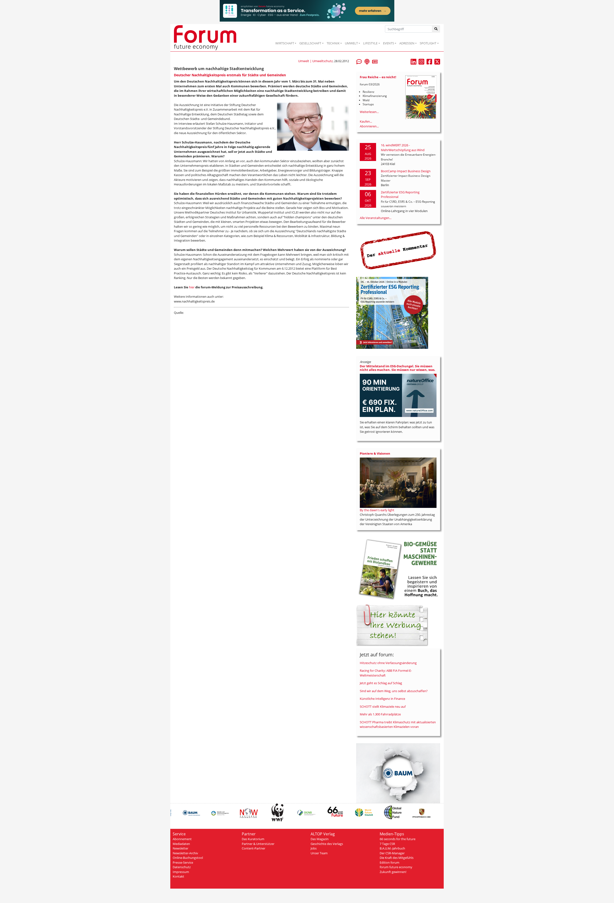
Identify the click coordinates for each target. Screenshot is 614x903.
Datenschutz (182, 867)
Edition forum (389, 862)
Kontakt (178, 876)
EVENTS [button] (388, 43)
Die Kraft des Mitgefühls (396, 857)
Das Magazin (320, 839)
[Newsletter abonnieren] (375, 61)
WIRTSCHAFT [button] (284, 43)
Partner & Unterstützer (258, 844)
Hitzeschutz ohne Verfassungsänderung (388, 663)
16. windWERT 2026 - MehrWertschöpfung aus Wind (403, 147)
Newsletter (180, 848)
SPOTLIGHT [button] (428, 43)
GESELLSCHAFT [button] (310, 43)
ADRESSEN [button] (406, 43)
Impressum (181, 872)
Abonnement (182, 839)
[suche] (436, 29)
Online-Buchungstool (188, 857)
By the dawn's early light (377, 510)
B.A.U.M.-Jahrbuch (392, 848)
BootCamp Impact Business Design (406, 171)
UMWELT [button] (351, 43)
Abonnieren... (369, 126)
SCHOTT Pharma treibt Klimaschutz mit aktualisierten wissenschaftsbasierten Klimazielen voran (398, 724)
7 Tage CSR (387, 844)
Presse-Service (183, 862)
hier (192, 287)
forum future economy (396, 867)
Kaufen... (366, 121)
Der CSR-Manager (392, 853)
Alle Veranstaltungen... (375, 218)
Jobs (314, 848)
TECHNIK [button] (333, 43)
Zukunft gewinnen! (393, 872)
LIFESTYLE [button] (370, 43)
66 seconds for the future (397, 839)
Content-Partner (253, 848)
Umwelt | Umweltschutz (315, 61)
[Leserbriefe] (359, 61)
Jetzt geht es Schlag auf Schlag (381, 683)
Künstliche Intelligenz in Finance (382, 698)
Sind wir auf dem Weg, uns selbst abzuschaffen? (394, 691)
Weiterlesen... (369, 112)
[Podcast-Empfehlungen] (367, 61)
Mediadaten (181, 844)
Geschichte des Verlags (327, 844)
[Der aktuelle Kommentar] (398, 250)
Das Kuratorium (253, 839)
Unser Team (319, 853)
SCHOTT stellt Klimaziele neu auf (383, 706)
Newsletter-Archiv (185, 853)
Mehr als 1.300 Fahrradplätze (380, 714)
